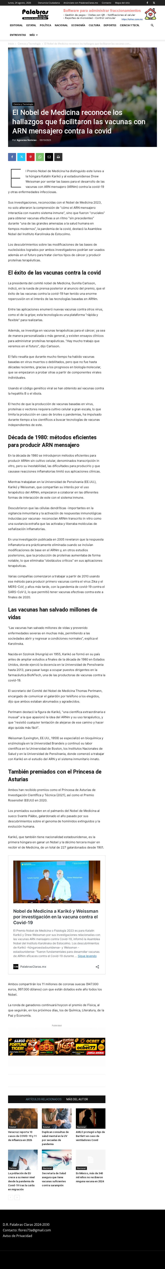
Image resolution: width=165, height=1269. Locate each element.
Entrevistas (18, 35)
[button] (152, 25)
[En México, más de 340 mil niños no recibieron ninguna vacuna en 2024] (90, 1160)
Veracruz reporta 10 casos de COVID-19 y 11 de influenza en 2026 (22, 1136)
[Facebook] (147, 3)
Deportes (110, 25)
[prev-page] (10, 1197)
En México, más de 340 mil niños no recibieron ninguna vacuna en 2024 (90, 1177)
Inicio (11, 43)
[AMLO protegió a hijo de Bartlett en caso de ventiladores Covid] (90, 1118)
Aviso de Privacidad (17, 1236)
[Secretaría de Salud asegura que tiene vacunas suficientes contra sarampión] (56, 1160)
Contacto (106, 2)
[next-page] (17, 1197)
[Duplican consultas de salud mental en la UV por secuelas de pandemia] (56, 1118)
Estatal (31, 25)
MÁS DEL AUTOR (77, 1099)
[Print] (58, 157)
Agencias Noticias (26, 140)
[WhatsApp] (40, 157)
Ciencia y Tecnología (29, 43)
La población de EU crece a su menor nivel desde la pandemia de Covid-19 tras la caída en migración (21, 1181)
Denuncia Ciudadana (49, 2)
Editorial (16, 25)
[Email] (49, 157)
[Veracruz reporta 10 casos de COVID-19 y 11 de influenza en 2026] (23, 1118)
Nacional (61, 25)
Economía (78, 25)
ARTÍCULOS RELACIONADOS (44, 1099)
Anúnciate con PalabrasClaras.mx (81, 2)
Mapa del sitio (122, 2)
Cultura (94, 25)
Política (45, 25)
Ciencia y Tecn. (129, 25)
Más (32, 35)
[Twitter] (154, 3)
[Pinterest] (31, 157)
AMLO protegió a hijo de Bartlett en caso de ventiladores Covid (90, 1136)
